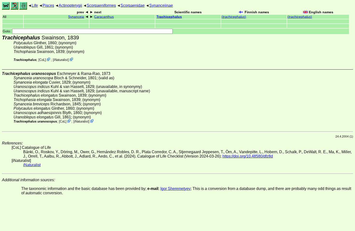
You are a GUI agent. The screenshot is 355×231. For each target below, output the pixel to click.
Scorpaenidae (133, 5)
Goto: (7, 31)
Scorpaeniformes (101, 5)
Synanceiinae (161, 5)
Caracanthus (104, 17)
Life (35, 5)
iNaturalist (61, 60)
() (233, 17)
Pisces (48, 5)
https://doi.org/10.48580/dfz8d (247, 156)
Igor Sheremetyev (175, 189)
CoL (42, 60)
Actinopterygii (70, 5)
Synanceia (76, 17)
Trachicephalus (169, 17)
